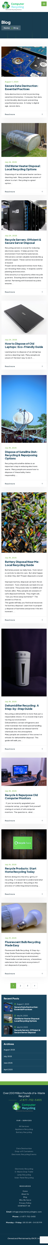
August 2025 (9, 1050)
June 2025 (8, 1063)
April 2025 (8, 1069)
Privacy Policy (25, 1203)
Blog (25, 1197)
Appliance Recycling (24, 1129)
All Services (24, 1126)
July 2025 (8, 1056)
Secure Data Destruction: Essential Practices (21, 87)
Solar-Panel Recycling (24, 1177)
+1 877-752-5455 (31, 1099)
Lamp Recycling (24, 1175)
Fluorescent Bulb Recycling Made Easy (22, 943)
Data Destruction (24, 1148)
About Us (25, 1194)
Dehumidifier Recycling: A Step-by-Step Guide (22, 707)
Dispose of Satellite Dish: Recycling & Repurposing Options (21, 455)
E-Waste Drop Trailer (24, 1172)
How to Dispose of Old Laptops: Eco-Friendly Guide (24, 345)
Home (7, 28)
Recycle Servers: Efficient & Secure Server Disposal (23, 241)
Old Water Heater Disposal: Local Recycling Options (23, 167)
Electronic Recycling (24, 1169)
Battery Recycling (24, 1132)
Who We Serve (25, 1200)
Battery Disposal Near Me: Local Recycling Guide (22, 563)
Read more (10, 114)
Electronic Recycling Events (24, 1154)
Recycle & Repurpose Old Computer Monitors (21, 796)
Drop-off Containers (24, 1151)
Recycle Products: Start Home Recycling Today (20, 870)
